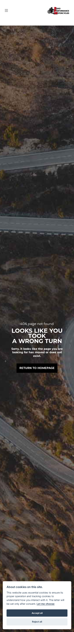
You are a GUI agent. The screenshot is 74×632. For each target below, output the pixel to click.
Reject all (37, 621)
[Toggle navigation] (6, 10)
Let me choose (46, 603)
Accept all (37, 613)
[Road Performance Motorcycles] (58, 10)
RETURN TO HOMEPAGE (37, 368)
